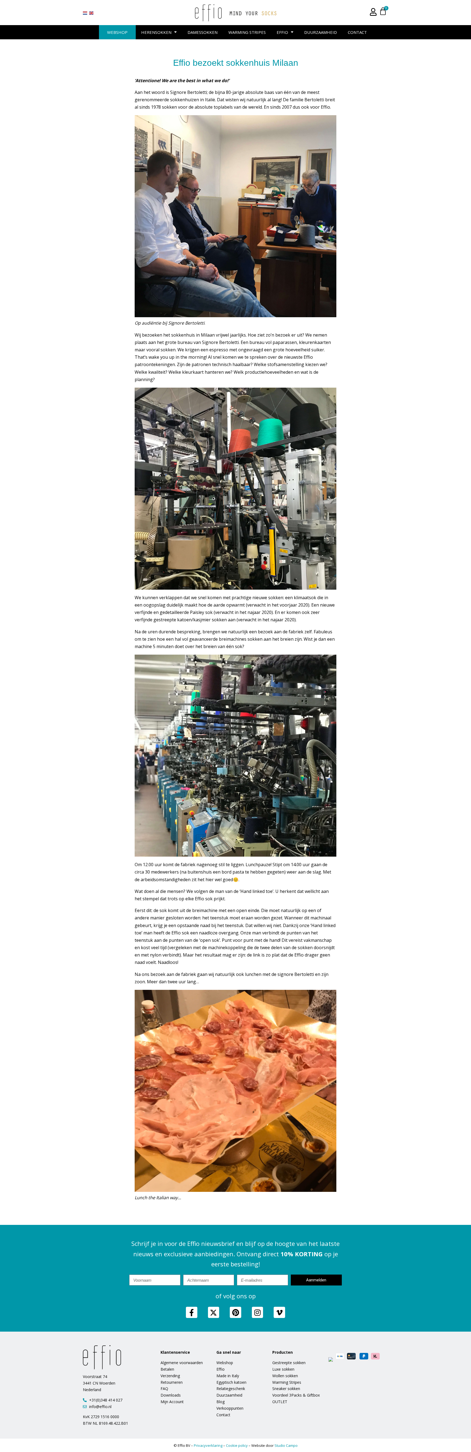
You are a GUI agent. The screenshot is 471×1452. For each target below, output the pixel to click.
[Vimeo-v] (279, 1312)
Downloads (171, 1395)
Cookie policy (237, 1445)
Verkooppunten (229, 1408)
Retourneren (172, 1382)
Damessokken (203, 32)
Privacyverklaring (208, 1445)
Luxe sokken (283, 1369)
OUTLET (279, 1401)
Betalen (167, 1369)
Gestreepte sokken (289, 1362)
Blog (220, 1401)
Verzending (170, 1375)
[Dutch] (85, 13)
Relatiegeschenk (230, 1388)
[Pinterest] (235, 1312)
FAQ (164, 1388)
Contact (357, 32)
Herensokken (156, 32)
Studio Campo (286, 1445)
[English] (91, 13)
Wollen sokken (285, 1375)
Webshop (117, 32)
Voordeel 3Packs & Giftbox (296, 1395)
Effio (282, 32)
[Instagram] (257, 1312)
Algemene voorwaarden (182, 1362)
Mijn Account (172, 1401)
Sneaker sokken (286, 1388)
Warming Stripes (247, 32)
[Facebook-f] (191, 1312)
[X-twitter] (213, 1312)
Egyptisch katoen (231, 1382)
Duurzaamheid (320, 32)
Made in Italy (227, 1375)
